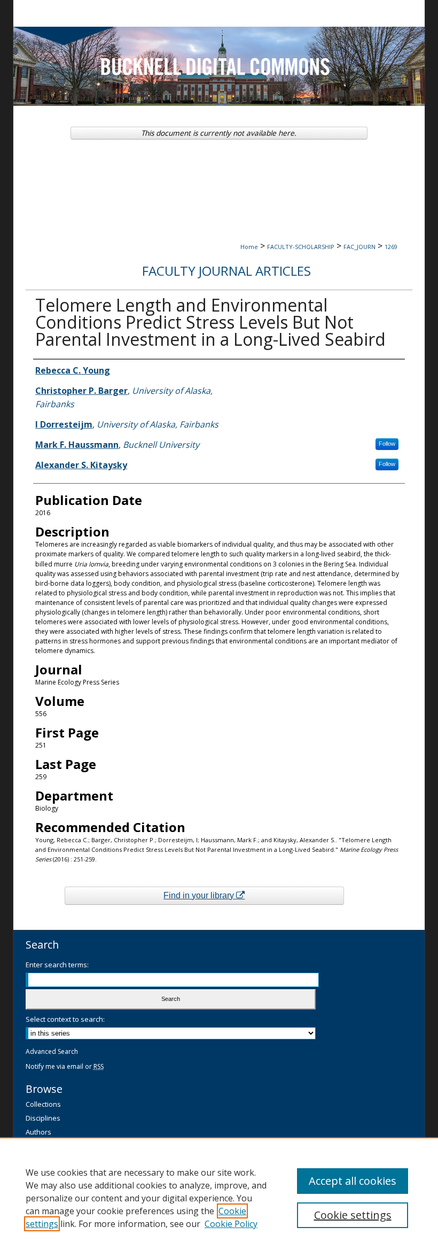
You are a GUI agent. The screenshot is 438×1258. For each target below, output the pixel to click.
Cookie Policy (231, 1224)
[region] (219, 1197)
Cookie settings (353, 1215)
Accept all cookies (352, 1181)
